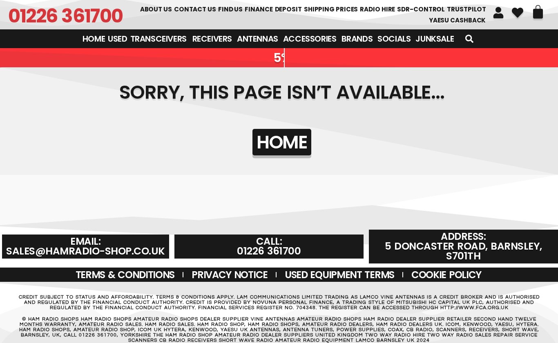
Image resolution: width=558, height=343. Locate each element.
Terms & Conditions (125, 274)
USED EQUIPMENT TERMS (339, 274)
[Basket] (538, 11)
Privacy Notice (230, 274)
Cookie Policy (446, 274)
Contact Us (195, 9)
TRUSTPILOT (466, 9)
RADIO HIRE (377, 9)
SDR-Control (421, 9)
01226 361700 (65, 15)
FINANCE (258, 9)
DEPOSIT (288, 9)
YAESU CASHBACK (457, 20)
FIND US (230, 9)
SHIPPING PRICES (331, 9)
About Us (156, 9)
